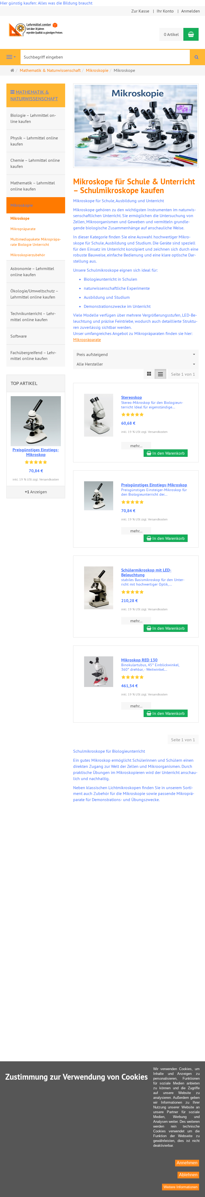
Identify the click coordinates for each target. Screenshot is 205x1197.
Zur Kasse (140, 11)
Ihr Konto (165, 11)
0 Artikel (171, 34)
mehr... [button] (136, 445)
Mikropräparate (87, 339)
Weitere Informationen (181, 1187)
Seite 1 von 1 (183, 374)
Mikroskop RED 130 (139, 660)
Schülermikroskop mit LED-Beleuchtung (146, 572)
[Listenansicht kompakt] (160, 374)
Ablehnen (188, 1175)
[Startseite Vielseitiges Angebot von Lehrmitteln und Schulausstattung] (35, 29)
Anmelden (190, 11)
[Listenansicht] (149, 374)
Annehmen (187, 1163)
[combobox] (136, 354)
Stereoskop (131, 397)
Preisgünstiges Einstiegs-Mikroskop (154, 485)
